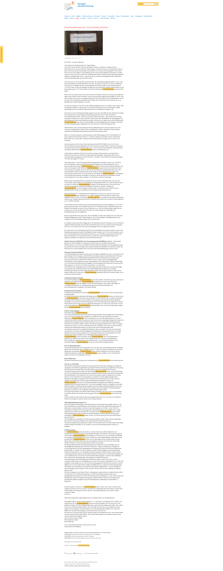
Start (73, 562)
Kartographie (139, 16)
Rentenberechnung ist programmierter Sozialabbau (85, 534)
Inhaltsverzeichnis (92, 562)
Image (117, 16)
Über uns (77, 562)
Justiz (132, 16)
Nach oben (69, 553)
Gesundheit (111, 16)
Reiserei (71, 18)
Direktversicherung (87, 16)
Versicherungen (104, 18)
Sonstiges (83, 18)
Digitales (78, 16)
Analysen (67, 16)
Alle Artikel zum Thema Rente (72, 541)
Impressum (73, 564)
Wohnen (112, 18)
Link (74, 69)
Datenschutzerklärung (83, 564)
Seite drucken (78, 553)
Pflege (66, 18)
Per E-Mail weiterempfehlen (91, 553)
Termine (89, 18)
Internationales (125, 16)
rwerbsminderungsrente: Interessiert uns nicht (82, 525)
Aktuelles (83, 562)
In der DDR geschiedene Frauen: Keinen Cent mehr (86, 538)
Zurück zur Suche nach (76, 545)
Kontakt (66, 564)
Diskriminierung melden (1, 54)
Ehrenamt (97, 16)
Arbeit (72, 16)
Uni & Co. (96, 18)
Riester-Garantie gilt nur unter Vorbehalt (82, 536)
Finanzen (104, 16)
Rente (77, 18)
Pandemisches (148, 16)
